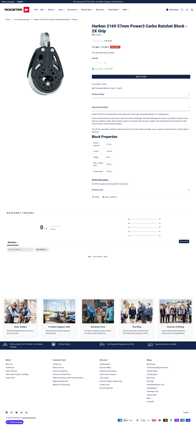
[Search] (182, 9)
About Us (9, 364)
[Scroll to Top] (192, 419)
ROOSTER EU (16, 418)
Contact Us (57, 364)
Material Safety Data (60, 381)
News (149, 398)
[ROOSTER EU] (17, 9)
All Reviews (10, 368)
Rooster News (152, 371)
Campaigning (152, 388)
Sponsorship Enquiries (108, 371)
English (185, 412)
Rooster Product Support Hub (111, 381)
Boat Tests (151, 378)
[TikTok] (21, 412)
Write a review (184, 241)
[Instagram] (11, 412)
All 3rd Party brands (22, 20)
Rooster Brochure (106, 388)
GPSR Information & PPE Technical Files (68, 378)
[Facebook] (6, 412)
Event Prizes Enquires (108, 374)
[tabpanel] (98, 264)
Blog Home (151, 364)
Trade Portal (10, 378)
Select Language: (8, 2)
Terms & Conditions (60, 371)
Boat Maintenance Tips (155, 385)
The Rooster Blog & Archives (157, 368)
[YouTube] (16, 412)
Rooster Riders (105, 368)
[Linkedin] (26, 412)
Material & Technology (61, 385)
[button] (192, 9)
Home (8, 20)
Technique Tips (152, 391)
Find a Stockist (11, 371)
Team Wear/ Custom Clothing (17, 374)
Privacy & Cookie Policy (62, 374)
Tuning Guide (152, 395)
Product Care (105, 385)
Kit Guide (150, 381)
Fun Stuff (150, 402)
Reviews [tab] (13, 242)
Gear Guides (104, 378)
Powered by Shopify (29, 418)
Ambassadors (105, 364)
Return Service (58, 368)
